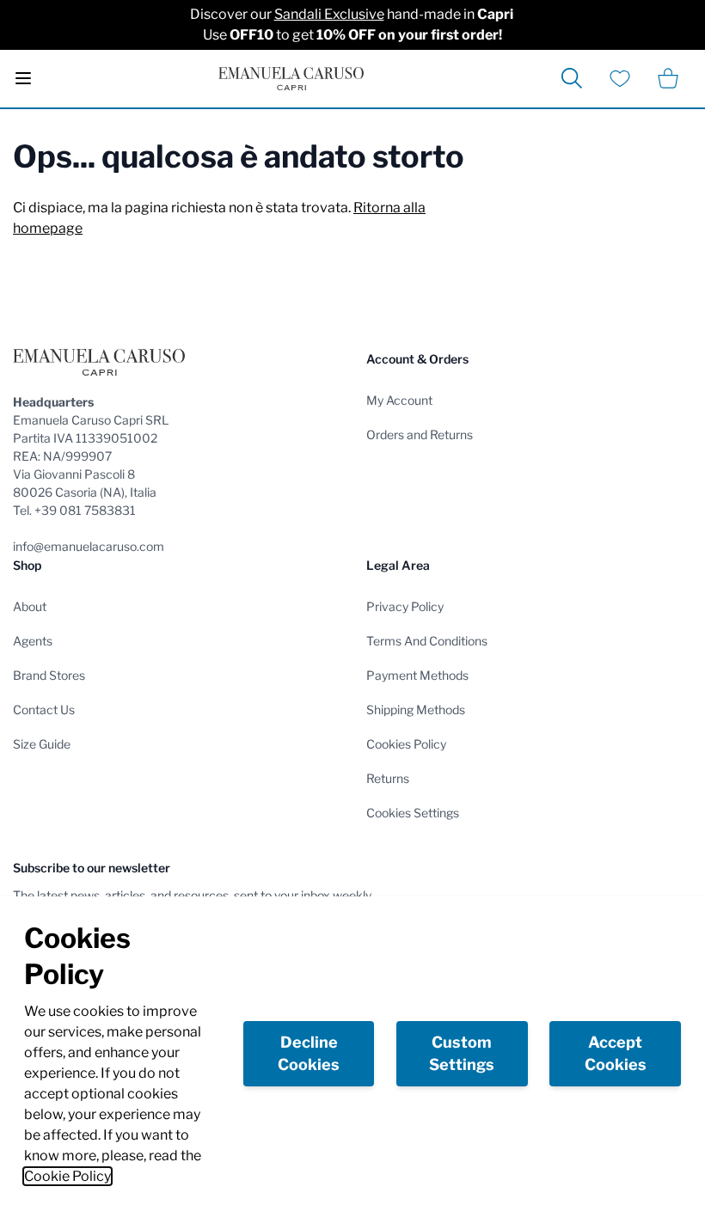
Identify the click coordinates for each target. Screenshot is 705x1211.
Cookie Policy (67, 1176)
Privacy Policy (405, 606)
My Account (399, 400)
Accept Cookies (616, 1053)
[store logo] (291, 78)
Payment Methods (417, 675)
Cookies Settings (412, 812)
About (29, 606)
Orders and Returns (419, 434)
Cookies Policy (406, 744)
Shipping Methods (415, 709)
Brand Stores (49, 675)
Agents (32, 640)
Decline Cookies (309, 1053)
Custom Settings (461, 1053)
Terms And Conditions (426, 640)
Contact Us (44, 709)
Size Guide (41, 744)
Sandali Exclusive (329, 14)
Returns (387, 778)
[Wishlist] (620, 78)
